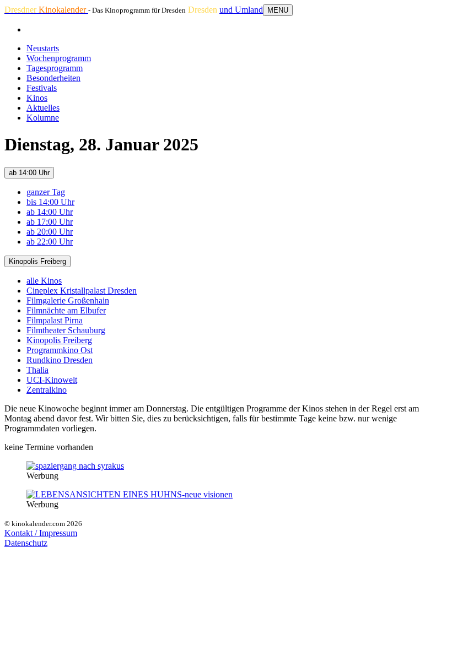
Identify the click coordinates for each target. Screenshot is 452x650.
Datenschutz (25, 543)
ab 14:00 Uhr (29, 173)
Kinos (36, 97)
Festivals (41, 88)
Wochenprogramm (58, 58)
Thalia (37, 370)
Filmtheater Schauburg (65, 330)
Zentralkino (46, 389)
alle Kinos (44, 280)
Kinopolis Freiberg (37, 261)
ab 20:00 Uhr (49, 231)
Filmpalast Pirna (54, 320)
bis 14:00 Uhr (50, 202)
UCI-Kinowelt (51, 379)
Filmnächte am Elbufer (66, 310)
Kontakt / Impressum (40, 533)
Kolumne (42, 117)
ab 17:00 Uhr (49, 221)
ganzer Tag (45, 192)
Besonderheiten (53, 78)
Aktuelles (43, 107)
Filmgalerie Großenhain (67, 300)
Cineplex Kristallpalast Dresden (81, 290)
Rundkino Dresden (59, 360)
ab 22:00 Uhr (49, 241)
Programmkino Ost (59, 350)
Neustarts (42, 48)
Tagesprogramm (54, 68)
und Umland (241, 9)
